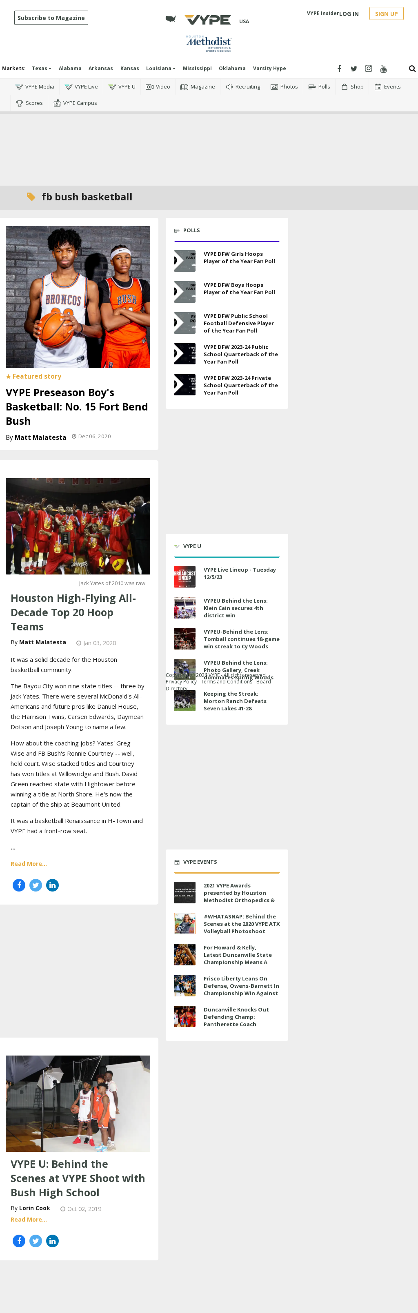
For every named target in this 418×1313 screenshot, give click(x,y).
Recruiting (248, 86)
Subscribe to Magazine (51, 18)
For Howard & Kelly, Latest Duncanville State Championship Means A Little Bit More (238, 959)
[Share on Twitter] (35, 885)
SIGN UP (386, 14)
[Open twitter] (354, 68)
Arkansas (101, 68)
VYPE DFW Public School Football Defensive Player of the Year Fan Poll (239, 323)
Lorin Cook (34, 1208)
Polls (324, 86)
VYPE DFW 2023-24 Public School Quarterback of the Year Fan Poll (241, 354)
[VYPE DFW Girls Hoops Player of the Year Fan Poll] (185, 261)
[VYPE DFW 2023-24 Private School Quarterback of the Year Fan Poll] (185, 385)
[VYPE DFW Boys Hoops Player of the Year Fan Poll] (185, 292)
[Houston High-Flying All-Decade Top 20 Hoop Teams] (78, 525)
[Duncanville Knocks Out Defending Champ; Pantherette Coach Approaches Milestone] (185, 1016)
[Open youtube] (383, 68)
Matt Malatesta (41, 437)
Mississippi (197, 68)
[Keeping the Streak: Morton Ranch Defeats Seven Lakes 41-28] (185, 701)
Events (392, 86)
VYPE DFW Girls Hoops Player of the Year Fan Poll (239, 257)
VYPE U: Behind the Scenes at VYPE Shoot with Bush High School (78, 1178)
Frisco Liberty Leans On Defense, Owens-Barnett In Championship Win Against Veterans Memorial (241, 990)
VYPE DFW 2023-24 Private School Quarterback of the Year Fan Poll (241, 385)
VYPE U (127, 86)
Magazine (203, 86)
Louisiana (159, 68)
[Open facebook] (339, 68)
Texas (40, 68)
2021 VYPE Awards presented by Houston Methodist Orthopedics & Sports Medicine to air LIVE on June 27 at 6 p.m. (240, 900)
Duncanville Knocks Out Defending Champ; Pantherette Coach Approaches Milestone (236, 1021)
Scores (34, 102)
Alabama (70, 68)
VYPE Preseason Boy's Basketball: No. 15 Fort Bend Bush (77, 406)
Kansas (129, 68)
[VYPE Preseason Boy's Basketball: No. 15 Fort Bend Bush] (78, 296)
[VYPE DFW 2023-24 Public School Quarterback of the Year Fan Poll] (185, 354)
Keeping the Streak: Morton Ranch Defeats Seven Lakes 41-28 (235, 701)
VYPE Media (39, 86)
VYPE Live (86, 86)
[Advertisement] (209, 148)
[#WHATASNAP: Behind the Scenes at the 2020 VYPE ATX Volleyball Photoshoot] (185, 923)
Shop (357, 86)
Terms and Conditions (226, 681)
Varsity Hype (269, 68)
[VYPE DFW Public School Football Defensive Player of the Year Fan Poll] (185, 323)
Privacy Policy (181, 681)
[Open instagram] (369, 68)
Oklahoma (232, 68)
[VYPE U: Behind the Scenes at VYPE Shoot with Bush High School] (78, 1103)
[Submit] (412, 69)
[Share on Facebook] (19, 885)
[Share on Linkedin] (52, 885)
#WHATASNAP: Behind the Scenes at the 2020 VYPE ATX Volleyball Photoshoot (242, 924)
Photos (289, 86)
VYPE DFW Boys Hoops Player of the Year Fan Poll (239, 288)
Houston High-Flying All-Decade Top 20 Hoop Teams (73, 612)
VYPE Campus (80, 102)
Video (163, 86)
